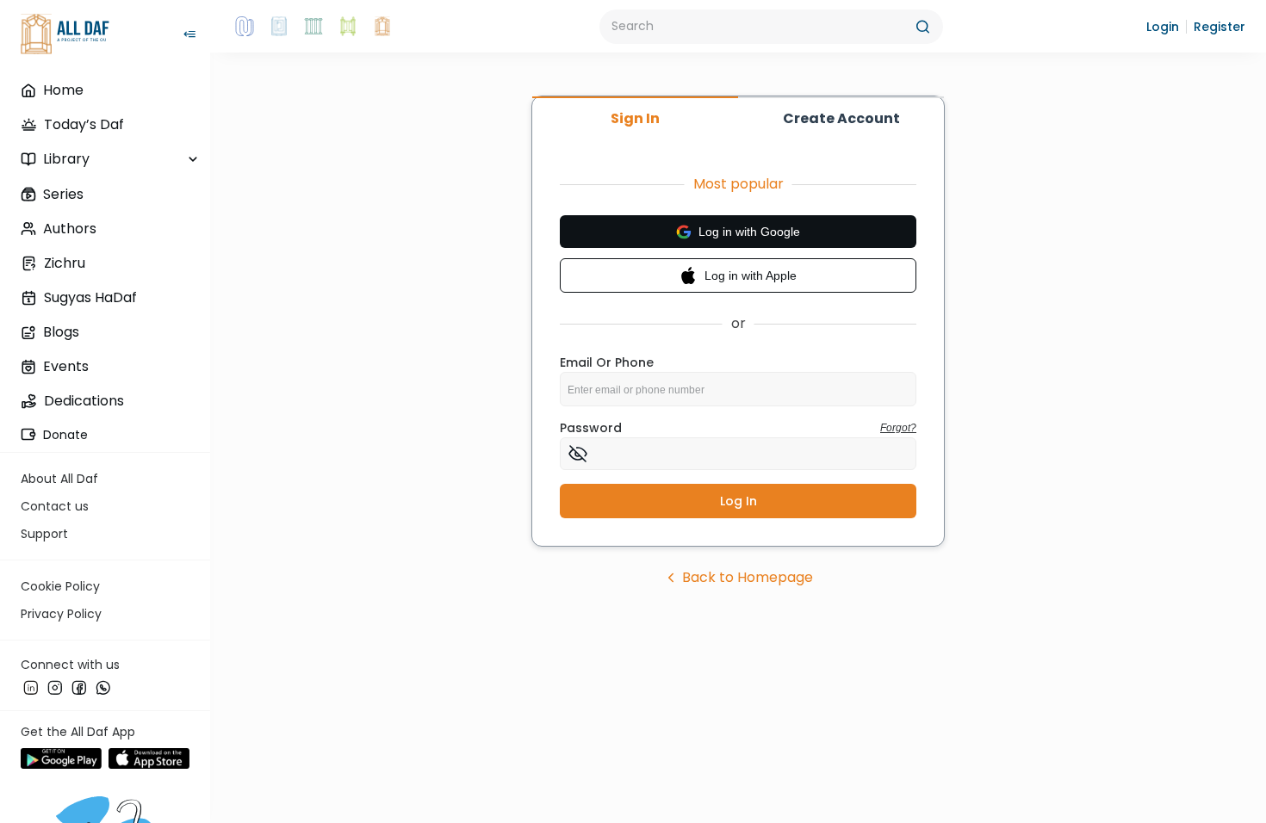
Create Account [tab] (841, 118)
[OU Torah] (244, 26)
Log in (738, 501)
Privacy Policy (61, 613)
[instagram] (55, 688)
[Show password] (578, 453)
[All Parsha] (348, 26)
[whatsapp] (103, 688)
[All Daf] (382, 26)
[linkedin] (31, 688)
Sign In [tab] (635, 118)
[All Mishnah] (279, 26)
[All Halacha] (313, 26)
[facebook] (79, 688)
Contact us (55, 506)
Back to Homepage (747, 577)
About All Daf (59, 478)
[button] (1162, 26)
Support (44, 533)
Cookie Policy (60, 586)
